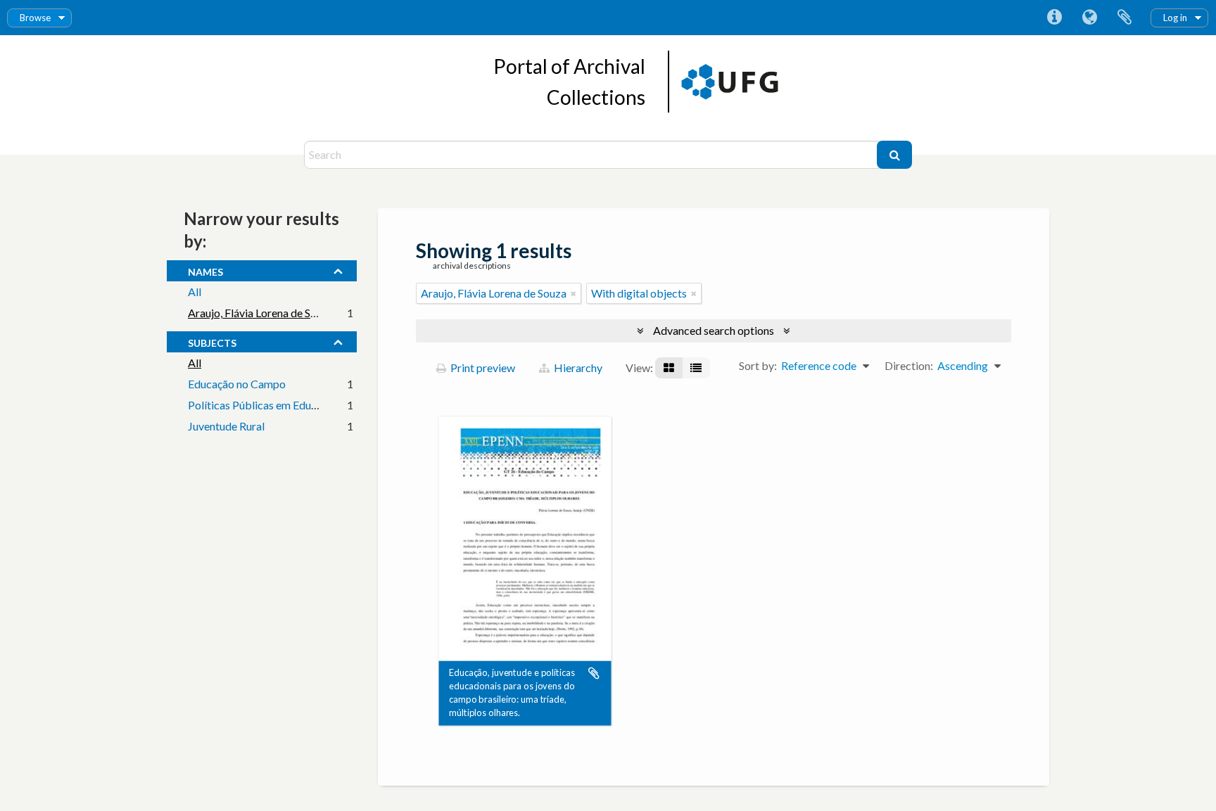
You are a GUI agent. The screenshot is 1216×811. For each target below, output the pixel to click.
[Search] (894, 155)
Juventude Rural (226, 426)
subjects (212, 341)
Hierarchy (577, 367)
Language (1089, 17)
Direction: (909, 365)
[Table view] (696, 367)
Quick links (1054, 17)
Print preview (481, 367)
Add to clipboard (594, 673)
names (205, 270)
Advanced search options (713, 330)
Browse (35, 17)
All (194, 291)
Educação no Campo (237, 383)
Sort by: (758, 365)
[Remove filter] (573, 293)
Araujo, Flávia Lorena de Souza (261, 312)
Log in (1175, 17)
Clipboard (1124, 17)
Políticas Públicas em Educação (263, 404)
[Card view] (669, 367)
